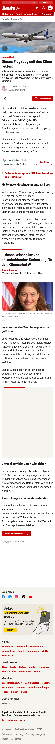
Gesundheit (8, 687)
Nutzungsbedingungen (36, 734)
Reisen (14, 692)
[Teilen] (5, 98)
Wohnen (20, 687)
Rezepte (46, 683)
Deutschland (36, 646)
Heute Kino (25, 671)
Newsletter (8, 655)
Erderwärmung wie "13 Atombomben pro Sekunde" (28, 175)
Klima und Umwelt (18, 19)
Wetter (46, 651)
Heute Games (9, 671)
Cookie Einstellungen (11, 739)
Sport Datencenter (12, 683)
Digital (32, 667)
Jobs (33, 2)
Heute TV (38, 671)
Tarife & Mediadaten (24, 729)
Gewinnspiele (32, 683)
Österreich (8, 14)
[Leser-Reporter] (37, 8)
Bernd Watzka (19, 86)
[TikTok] (23, 596)
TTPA (39, 729)
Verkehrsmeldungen (38, 687)
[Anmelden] (43, 8)
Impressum (7, 729)
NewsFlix (45, 2)
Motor (5, 692)
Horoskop (44, 667)
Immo (21, 2)
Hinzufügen (44, 162)
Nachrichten (8, 651)
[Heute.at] (8, 8)
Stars (4, 667)
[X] (10, 596)
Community (33, 651)
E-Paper (9, 2)
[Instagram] (16, 596)
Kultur (22, 667)
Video (24, 692)
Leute (13, 667)
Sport (19, 14)
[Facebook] (3, 596)
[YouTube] (30, 596)
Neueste (46, 14)
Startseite (5, 19)
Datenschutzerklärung (12, 734)
